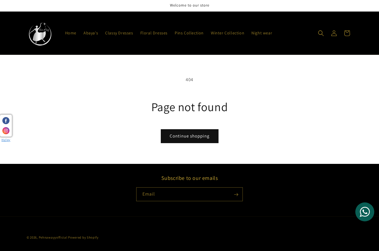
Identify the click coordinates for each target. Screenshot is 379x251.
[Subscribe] (236, 195)
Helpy (5, 140)
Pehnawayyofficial (53, 237)
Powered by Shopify (83, 237)
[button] (320, 33)
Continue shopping (190, 136)
